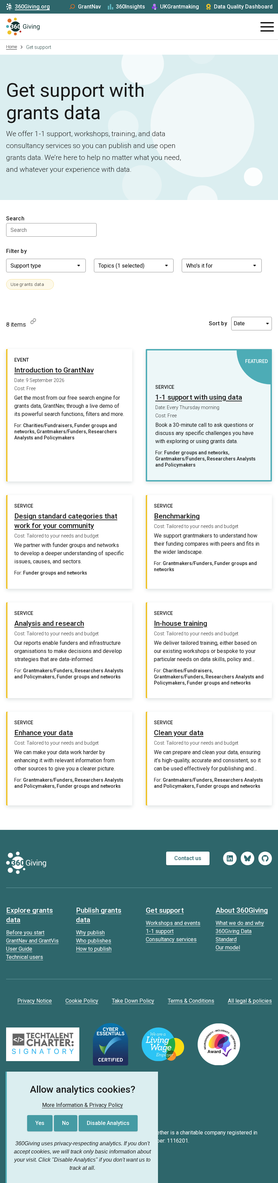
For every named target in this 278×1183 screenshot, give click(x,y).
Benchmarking (177, 516)
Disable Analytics (108, 1123)
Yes (39, 1123)
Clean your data (178, 733)
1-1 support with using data (198, 397)
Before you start (25, 932)
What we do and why (240, 923)
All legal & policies (250, 1001)
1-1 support (160, 931)
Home (11, 46)
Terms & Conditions (191, 1001)
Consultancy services (171, 939)
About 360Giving (242, 910)
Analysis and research (49, 623)
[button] (30, 284)
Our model (228, 947)
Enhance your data (43, 733)
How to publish (94, 949)
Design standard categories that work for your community (65, 521)
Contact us (187, 858)
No (65, 1123)
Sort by (218, 323)
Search (15, 218)
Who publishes (93, 941)
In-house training (180, 623)
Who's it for (199, 265)
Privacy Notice (34, 1001)
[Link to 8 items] (33, 321)
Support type (26, 265)
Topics (121, 265)
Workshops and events (173, 923)
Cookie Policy (81, 1001)
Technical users (24, 957)
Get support (165, 910)
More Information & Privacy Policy (82, 1105)
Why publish (90, 932)
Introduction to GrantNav (54, 370)
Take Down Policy (133, 1001)
